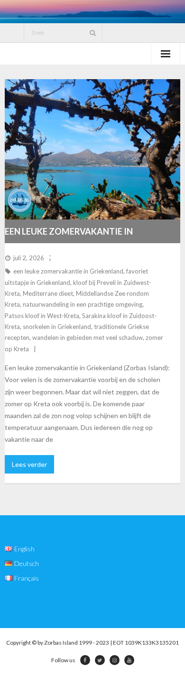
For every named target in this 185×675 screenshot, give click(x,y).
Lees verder (29, 464)
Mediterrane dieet (48, 293)
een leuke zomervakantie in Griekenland (68, 271)
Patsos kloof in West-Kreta (42, 315)
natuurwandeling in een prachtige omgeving (82, 304)
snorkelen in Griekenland (57, 326)
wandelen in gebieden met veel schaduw (87, 337)
